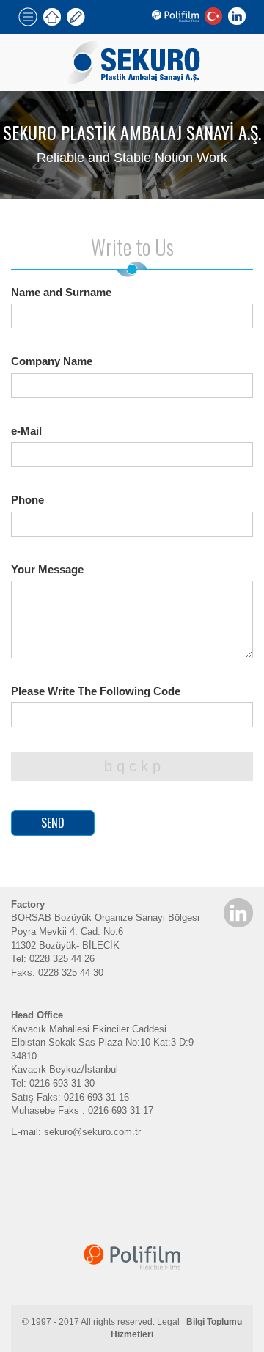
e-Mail (26, 431)
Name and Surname (61, 292)
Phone (27, 499)
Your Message (47, 569)
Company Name (51, 361)
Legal (168, 1322)
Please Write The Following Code (95, 691)
